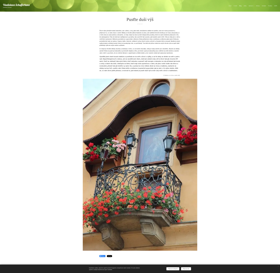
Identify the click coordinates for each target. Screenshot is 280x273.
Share (103, 256)
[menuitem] (230, 6)
